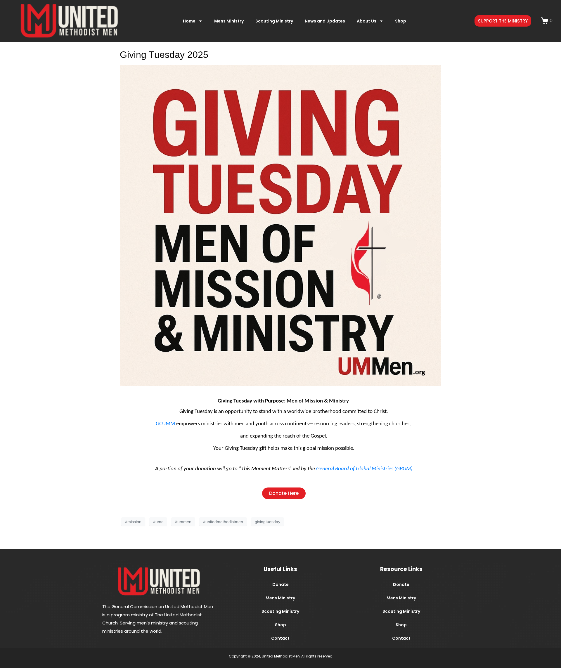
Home (189, 21)
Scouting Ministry (274, 21)
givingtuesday (267, 521)
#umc (158, 521)
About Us (366, 21)
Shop (400, 21)
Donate (280, 584)
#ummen (183, 521)
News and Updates (325, 21)
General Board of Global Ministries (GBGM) (364, 469)
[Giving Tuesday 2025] (280, 225)
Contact (280, 638)
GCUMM (165, 424)
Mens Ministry (229, 21)
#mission (133, 521)
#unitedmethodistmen (223, 521)
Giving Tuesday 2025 (164, 54)
